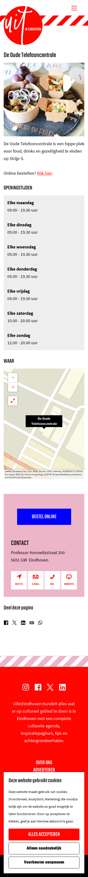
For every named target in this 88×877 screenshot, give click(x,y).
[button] (44, 424)
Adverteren (44, 770)
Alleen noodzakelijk (44, 848)
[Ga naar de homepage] (23, 25)
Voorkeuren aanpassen (44, 862)
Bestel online (44, 517)
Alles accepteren (44, 834)
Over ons (44, 762)
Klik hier (44, 173)
